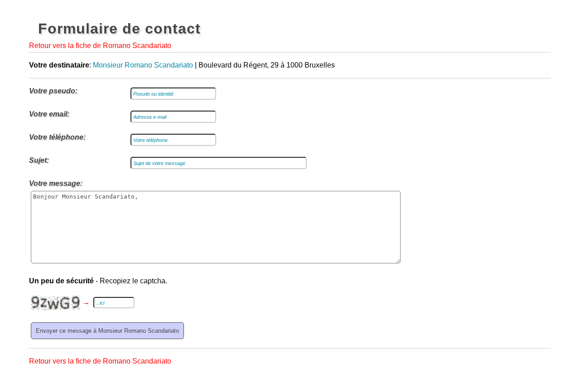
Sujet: (39, 160)
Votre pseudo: (53, 91)
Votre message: (55, 183)
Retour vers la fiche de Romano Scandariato (100, 45)
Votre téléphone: (57, 137)
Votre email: (49, 114)
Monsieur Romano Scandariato (143, 65)
